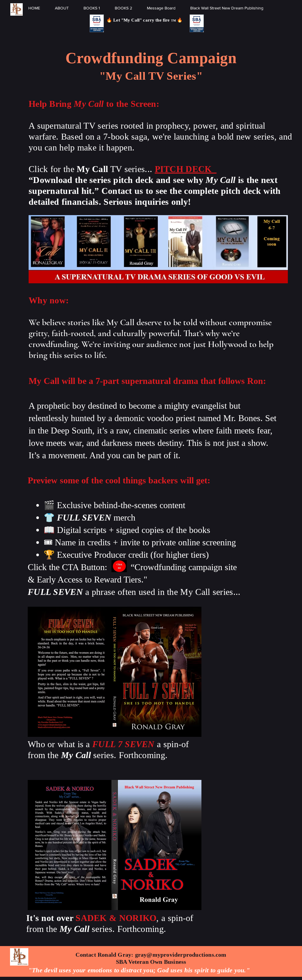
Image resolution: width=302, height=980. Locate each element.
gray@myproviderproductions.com (180, 954)
